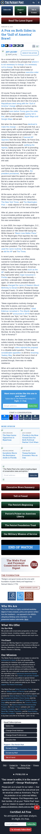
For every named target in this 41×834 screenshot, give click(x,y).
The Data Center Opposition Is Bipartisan (9, 437)
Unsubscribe (11, 740)
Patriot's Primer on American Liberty (20, 515)
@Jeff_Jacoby (12, 54)
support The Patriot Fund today (11, 684)
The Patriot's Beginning (20, 504)
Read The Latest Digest (20, 20)
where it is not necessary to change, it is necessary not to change (19, 64)
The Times (21, 251)
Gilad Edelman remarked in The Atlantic (18, 309)
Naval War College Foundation (11, 711)
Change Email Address (14, 730)
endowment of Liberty (8, 660)
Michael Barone (8, 451)
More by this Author (29, 53)
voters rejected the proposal (26, 347)
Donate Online (11, 748)
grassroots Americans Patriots (27, 673)
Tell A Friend (21, 496)
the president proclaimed (17, 172)
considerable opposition (11, 352)
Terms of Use (25, 765)
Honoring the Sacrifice (8, 700)
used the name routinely (11, 248)
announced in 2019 (21, 313)
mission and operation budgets (28, 676)
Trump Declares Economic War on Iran (30, 455)
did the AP (8, 251)
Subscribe (7, 10)
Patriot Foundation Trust (23, 689)
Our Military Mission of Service (20, 534)
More (26, 619)
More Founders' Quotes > (30, 588)
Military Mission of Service (15, 691)
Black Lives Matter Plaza (25, 233)
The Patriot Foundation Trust (20, 525)
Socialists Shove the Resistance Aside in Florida (10, 455)
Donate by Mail (12, 753)
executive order (32, 72)
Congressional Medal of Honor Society (16, 698)
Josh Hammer (26, 433)
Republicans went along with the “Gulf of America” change (18, 104)
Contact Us (13, 765)
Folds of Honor (15, 707)
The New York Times (10, 202)
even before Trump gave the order (23, 111)
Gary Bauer (26, 451)
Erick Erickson (8, 433)
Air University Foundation (26, 709)
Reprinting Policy (23, 768)
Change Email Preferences (16, 735)
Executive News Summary (21, 487)
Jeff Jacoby (11, 52)
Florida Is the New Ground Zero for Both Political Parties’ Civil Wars (30, 438)
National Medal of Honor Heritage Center (23, 696)
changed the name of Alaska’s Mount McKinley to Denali (20, 286)
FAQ (4, 765)
